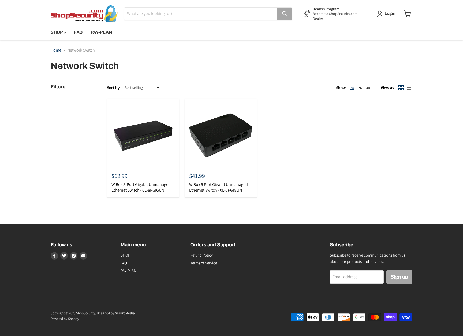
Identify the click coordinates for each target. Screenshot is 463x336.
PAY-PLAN (101, 32)
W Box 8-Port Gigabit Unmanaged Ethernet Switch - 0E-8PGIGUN (141, 187)
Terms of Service (203, 262)
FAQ (78, 32)
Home (56, 50)
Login (389, 13)
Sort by (113, 87)
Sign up (399, 277)
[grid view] (401, 88)
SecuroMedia (125, 313)
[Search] (284, 14)
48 (368, 87)
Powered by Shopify (65, 318)
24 (352, 87)
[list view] (408, 88)
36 (360, 87)
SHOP (57, 32)
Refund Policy (201, 255)
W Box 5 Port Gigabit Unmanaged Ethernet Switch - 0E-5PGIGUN (218, 187)
